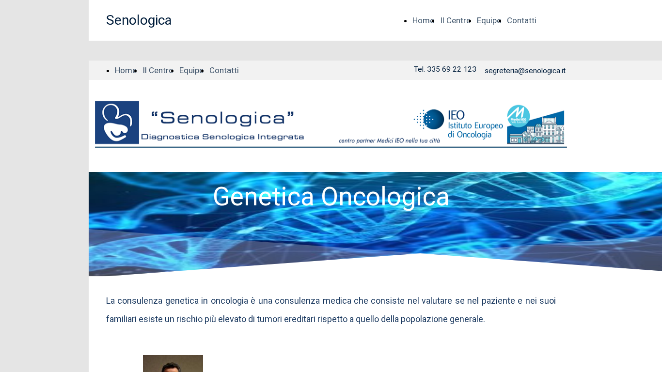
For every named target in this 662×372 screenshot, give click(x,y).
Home (423, 20)
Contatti (521, 20)
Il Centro (455, 20)
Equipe (489, 20)
